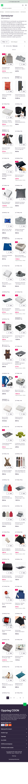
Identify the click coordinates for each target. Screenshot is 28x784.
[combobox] (14, 8)
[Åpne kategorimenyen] (25, 5)
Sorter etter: (9, 46)
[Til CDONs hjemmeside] (2, 5)
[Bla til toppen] (24, 704)
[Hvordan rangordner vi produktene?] (4, 46)
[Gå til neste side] (23, 698)
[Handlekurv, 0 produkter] (22, 5)
